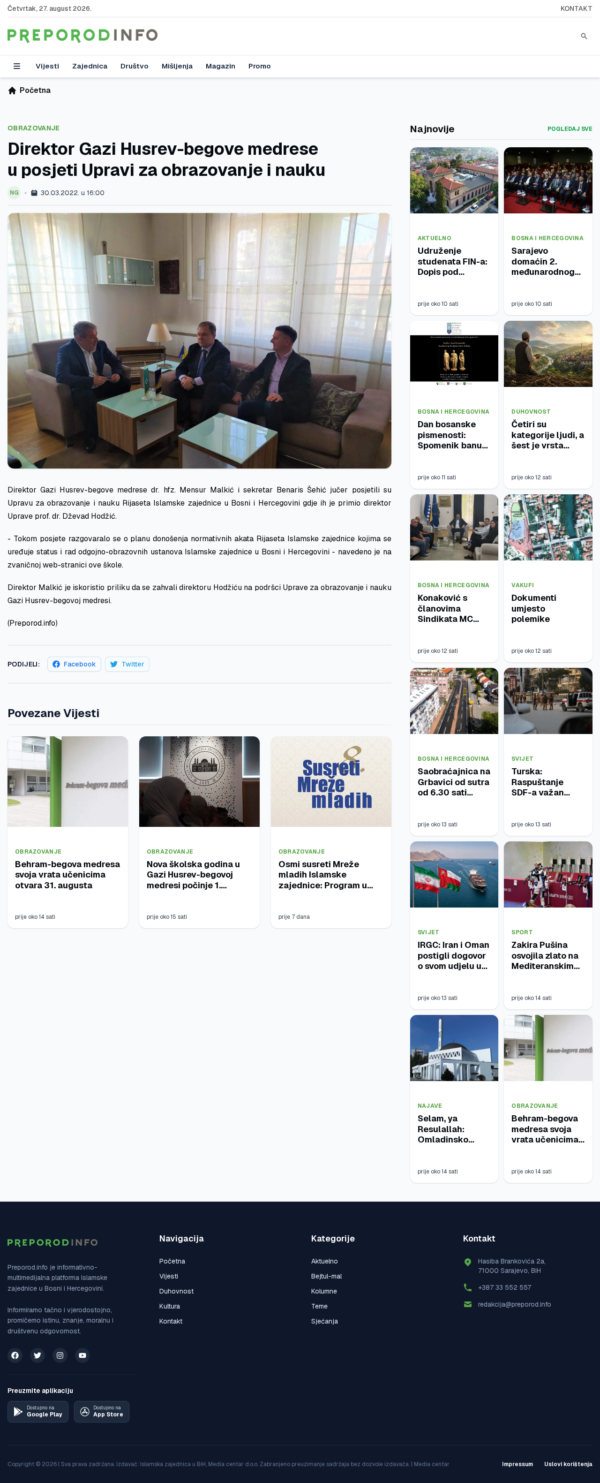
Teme (319, 1306)
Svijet (522, 759)
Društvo (134, 65)
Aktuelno (434, 238)
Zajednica (89, 65)
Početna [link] (35, 90)
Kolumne (324, 1291)
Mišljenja (177, 65)
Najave (430, 1106)
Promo (259, 65)
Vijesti (47, 65)
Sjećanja (324, 1321)
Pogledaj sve (570, 129)
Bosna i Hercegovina (547, 238)
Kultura (169, 1306)
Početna (172, 1261)
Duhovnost (531, 412)
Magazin (220, 65)
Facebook (80, 664)
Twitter (132, 664)
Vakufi (522, 585)
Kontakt (576, 8)
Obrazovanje (34, 128)
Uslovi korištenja (568, 1464)
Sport (522, 932)
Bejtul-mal (326, 1276)
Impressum (517, 1464)
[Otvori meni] (17, 66)
